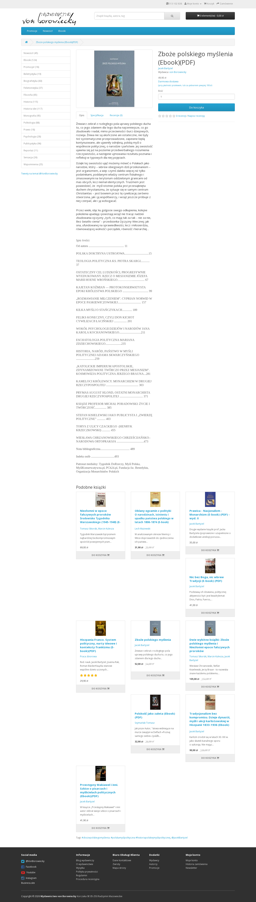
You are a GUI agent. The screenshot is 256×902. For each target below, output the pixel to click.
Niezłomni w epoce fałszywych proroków (100, 518)
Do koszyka (196, 107)
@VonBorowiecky (35, 861)
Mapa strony (119, 867)
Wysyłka (80, 867)
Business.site (28, 883)
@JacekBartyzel (179, 837)
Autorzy (153, 864)
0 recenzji (181, 115)
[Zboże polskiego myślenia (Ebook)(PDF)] (114, 79)
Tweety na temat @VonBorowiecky (39, 173)
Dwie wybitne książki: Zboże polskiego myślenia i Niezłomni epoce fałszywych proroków (209, 645)
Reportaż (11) (31, 150)
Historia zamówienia (196, 864)
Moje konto (192, 860)
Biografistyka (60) (33, 81)
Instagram (31, 878)
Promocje (32, 31)
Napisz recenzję (196, 115)
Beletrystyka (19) (32, 74)
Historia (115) (31, 101)
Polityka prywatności (87, 871)
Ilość (160, 90)
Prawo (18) (29, 129)
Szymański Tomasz (145, 722)
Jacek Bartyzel (196, 523)
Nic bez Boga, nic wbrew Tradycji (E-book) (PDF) (206, 579)
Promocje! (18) (31, 67)
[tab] (82, 115)
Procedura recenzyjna (87, 879)
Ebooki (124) (30, 60)
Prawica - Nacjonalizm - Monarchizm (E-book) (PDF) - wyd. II (209, 514)
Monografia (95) (32, 115)
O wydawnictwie (84, 864)
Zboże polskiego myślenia (153, 639)
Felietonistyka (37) (33, 87)
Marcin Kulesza (106, 528)
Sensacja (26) (30, 157)
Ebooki (62, 31)
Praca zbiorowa (88, 656)
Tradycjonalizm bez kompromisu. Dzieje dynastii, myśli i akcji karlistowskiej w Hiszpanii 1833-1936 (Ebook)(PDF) (209, 721)
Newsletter (191, 867)
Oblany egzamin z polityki (154, 518)
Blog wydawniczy (85, 860)
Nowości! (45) (31, 53)
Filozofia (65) (30, 94)
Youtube (30, 872)
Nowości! (48, 31)
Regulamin (81, 875)
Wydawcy (154, 860)
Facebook (31, 866)
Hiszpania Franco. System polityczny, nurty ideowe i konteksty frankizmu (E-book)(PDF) (98, 645)
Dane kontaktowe (122, 860)
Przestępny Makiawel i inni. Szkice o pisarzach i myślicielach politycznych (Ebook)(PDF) (99, 790)
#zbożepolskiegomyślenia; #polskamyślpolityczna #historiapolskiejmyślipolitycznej (126, 837)
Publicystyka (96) (32, 143)
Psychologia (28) (32, 136)
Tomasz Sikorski (88, 528)
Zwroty (116, 864)
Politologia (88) (32, 122)
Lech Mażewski (142, 528)
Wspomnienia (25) (33, 164)
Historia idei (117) (33, 108)
